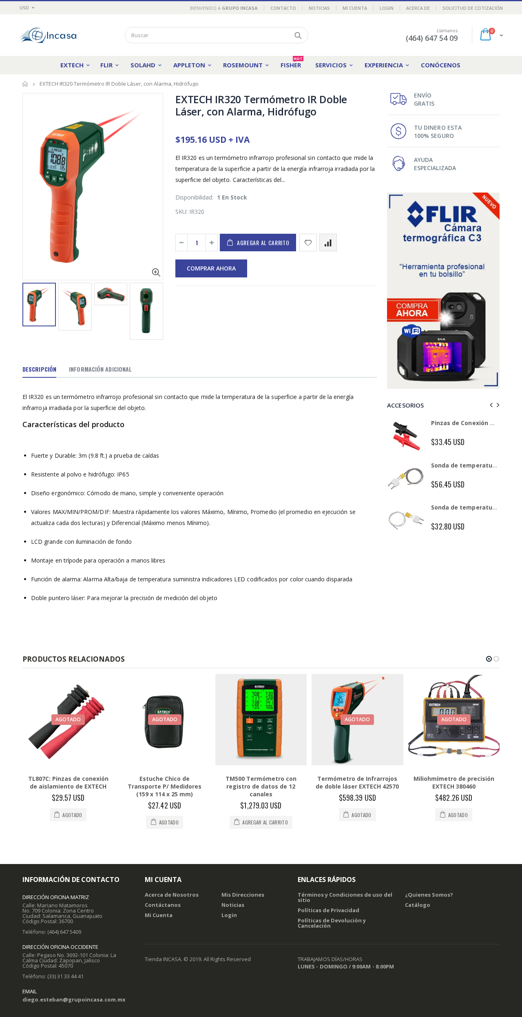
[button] (489, 659)
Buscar (298, 35)
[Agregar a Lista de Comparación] (328, 242)
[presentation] (31, 308)
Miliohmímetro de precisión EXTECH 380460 (454, 782)
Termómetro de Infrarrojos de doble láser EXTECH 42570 (357, 782)
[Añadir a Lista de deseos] (308, 242)
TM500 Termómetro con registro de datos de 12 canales (261, 786)
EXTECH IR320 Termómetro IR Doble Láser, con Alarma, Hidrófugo (261, 105)
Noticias (319, 8)
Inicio (25, 83)
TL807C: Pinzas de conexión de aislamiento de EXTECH (68, 782)
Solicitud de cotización (472, 8)
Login (387, 8)
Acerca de (418, 8)
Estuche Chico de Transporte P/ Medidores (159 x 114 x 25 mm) (164, 786)
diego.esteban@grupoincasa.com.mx (74, 999)
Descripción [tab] (39, 369)
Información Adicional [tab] (100, 369)
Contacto (283, 8)
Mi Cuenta (355, 8)
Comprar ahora (211, 268)
